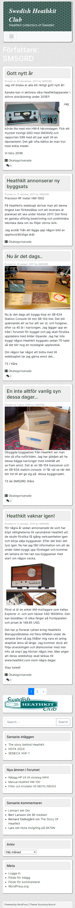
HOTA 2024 (16, 749)
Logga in (14, 873)
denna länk (49, 223)
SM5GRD (47, 81)
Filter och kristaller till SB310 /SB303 (32, 786)
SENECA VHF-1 (18, 753)
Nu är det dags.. (24, 256)
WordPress (22, 904)
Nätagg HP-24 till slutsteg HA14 (28, 777)
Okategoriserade (20, 160)
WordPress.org (18, 886)
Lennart (13, 810)
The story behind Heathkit (26, 744)
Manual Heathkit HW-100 (24, 782)
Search (63, 722)
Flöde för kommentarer (24, 882)
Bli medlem (39, 815)
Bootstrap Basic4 (47, 904)
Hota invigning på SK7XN (37, 828)
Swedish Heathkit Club (32, 15)
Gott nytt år (20, 73)
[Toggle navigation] (11, 36)
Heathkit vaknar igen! (31, 516)
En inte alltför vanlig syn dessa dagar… (34, 394)
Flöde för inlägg (19, 877)
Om (27, 810)
